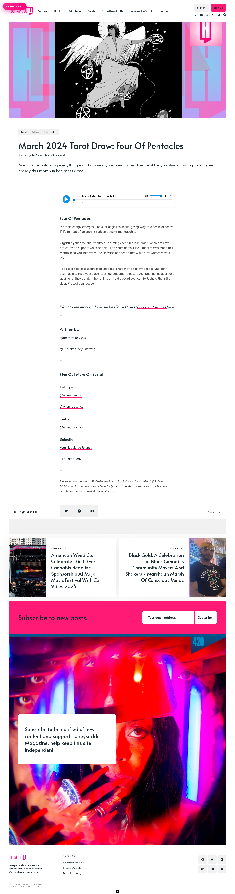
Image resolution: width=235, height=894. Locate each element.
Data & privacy (72, 873)
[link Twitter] (219, 15)
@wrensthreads (71, 395)
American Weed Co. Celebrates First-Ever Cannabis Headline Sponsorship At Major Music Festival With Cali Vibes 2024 (76, 570)
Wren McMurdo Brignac (76, 447)
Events (91, 11)
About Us (167, 11)
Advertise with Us (112, 11)
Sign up (218, 7)
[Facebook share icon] (79, 511)
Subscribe (205, 617)
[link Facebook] (213, 15)
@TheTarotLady (71, 349)
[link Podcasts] (195, 15)
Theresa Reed (42, 155)
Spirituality (50, 131)
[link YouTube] (201, 15)
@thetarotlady (70, 338)
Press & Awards (72, 867)
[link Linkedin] (212, 869)
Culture (36, 131)
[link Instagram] (207, 15)
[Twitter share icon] (66, 511)
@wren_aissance (71, 406)
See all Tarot (214, 512)
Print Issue (75, 11)
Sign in (201, 7)
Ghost (37, 887)
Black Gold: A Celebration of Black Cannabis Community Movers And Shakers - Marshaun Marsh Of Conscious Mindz (154, 567)
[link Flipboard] (222, 859)
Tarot (24, 131)
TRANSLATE (15, 6)
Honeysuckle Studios (142, 11)
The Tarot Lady (70, 459)
